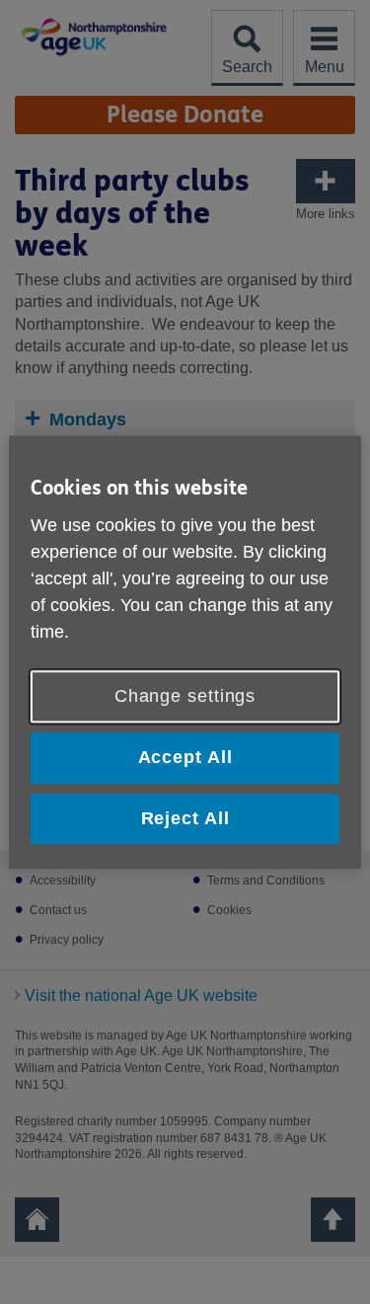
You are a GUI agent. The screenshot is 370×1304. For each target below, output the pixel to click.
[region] (184, 652)
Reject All (185, 818)
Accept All (185, 758)
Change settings (185, 697)
